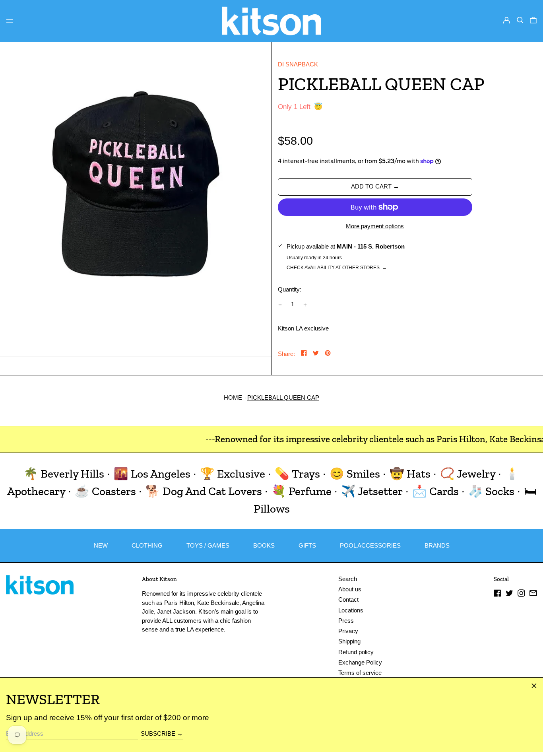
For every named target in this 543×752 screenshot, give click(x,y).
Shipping (349, 641)
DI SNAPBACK (298, 64)
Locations (350, 610)
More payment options (375, 226)
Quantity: (289, 289)
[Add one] (305, 304)
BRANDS (437, 545)
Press (346, 620)
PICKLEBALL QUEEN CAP (283, 397)
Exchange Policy (360, 662)
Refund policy (356, 652)
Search (347, 578)
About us (349, 589)
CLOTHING (147, 545)
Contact (348, 599)
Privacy (348, 631)
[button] (520, 20)
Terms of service (360, 672)
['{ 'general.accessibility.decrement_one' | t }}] (280, 304)
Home (233, 397)
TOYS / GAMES (207, 545)
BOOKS (264, 545)
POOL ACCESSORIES (370, 545)
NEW (101, 545)
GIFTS (307, 545)
